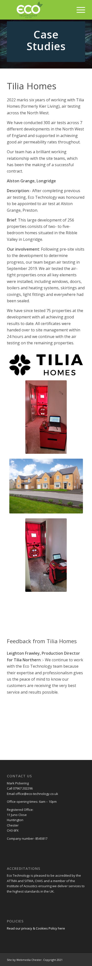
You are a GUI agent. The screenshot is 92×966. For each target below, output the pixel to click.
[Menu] (78, 10)
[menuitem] (78, 10)
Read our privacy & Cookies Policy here (36, 928)
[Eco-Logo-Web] (38, 10)
